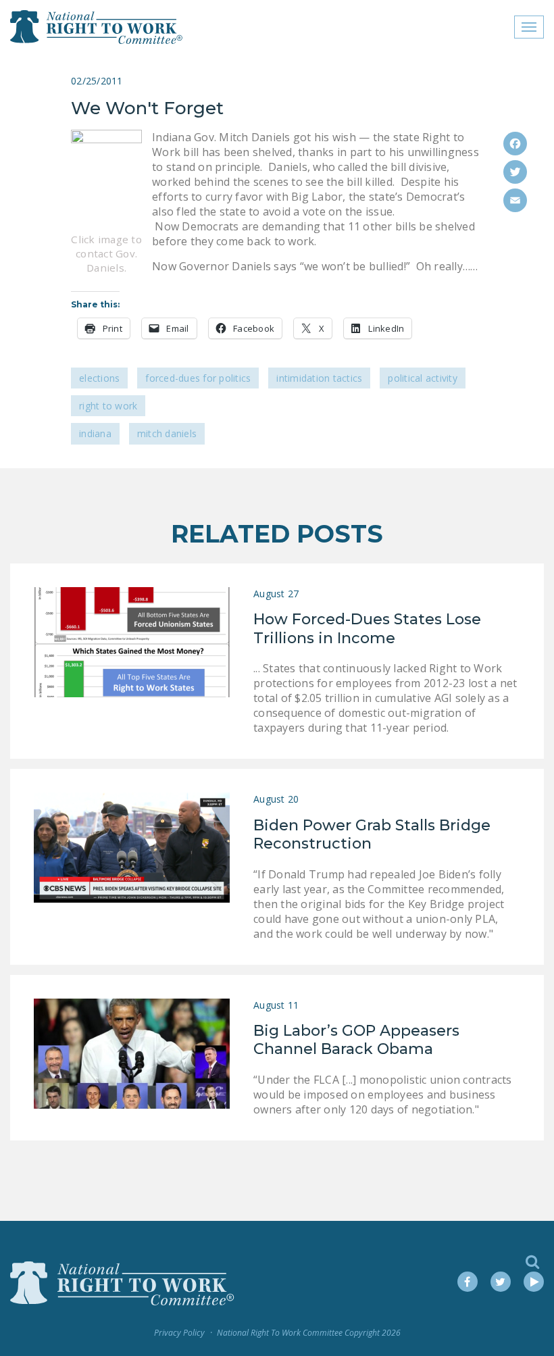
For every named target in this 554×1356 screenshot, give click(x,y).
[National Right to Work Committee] (97, 27)
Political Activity (422, 378)
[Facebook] (515, 143)
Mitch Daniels (167, 433)
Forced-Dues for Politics (198, 378)
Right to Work (108, 405)
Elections (99, 378)
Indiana (95, 433)
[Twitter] (515, 172)
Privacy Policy (179, 1332)
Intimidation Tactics (319, 378)
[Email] (515, 200)
